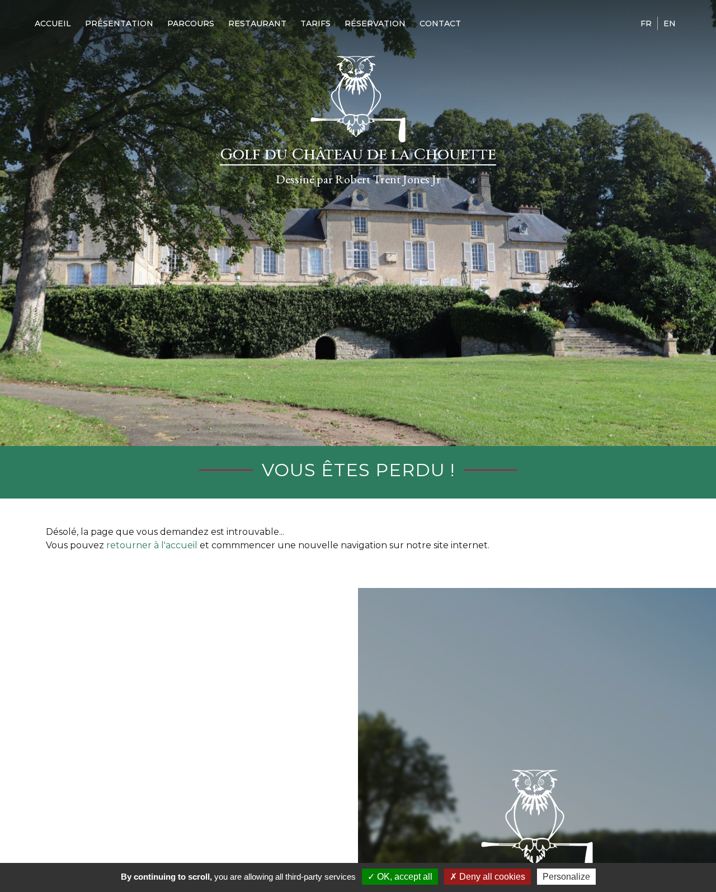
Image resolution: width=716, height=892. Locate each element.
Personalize (566, 876)
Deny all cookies (491, 876)
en (669, 23)
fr (646, 23)
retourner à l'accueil (151, 545)
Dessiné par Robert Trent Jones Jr (358, 179)
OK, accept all (403, 876)
